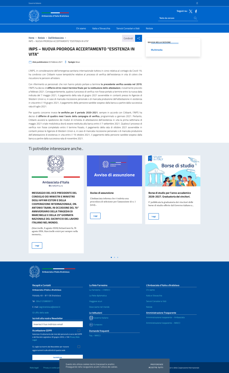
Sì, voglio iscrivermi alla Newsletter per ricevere (50, 346)
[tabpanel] (56, 205)
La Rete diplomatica (98, 295)
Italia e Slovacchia (154, 295)
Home (31, 37)
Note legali (34, 367)
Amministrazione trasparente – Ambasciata (165, 317)
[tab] (111, 257)
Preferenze (157, 364)
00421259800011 (44, 301)
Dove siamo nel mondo (99, 306)
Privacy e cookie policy (52, 367)
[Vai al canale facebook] (195, 11)
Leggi (38, 245)
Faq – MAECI (95, 335)
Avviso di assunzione (102, 193)
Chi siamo (150, 289)
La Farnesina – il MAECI (99, 289)
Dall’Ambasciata (56, 37)
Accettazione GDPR (42, 330)
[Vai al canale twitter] (190, 11)
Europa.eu (97, 324)
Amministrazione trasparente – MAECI (163, 322)
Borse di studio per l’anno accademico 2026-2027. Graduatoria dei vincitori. (169, 195)
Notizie (41, 37)
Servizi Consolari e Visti (156, 301)
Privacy (72, 337)
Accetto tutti (156, 367)
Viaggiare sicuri (95, 301)
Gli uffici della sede (40, 312)
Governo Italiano (35, 3)
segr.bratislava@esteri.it (49, 306)
